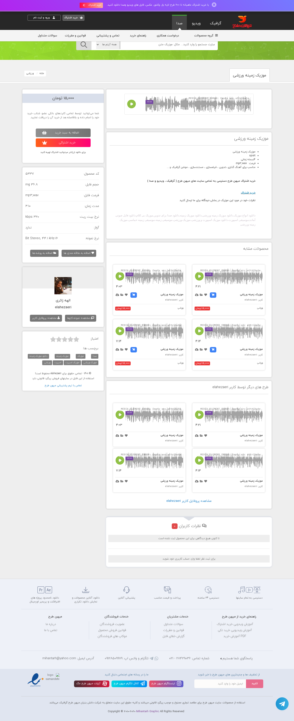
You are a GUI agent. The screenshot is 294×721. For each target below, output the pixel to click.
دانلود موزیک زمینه (38, 356)
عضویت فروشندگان (112, 624)
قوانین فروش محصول (112, 630)
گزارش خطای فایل (173, 636)
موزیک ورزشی (90, 362)
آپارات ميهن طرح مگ (88, 683)
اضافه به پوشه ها (42, 253)
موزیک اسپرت (72, 362)
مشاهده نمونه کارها (79, 318)
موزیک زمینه (62, 356)
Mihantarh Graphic (147, 711)
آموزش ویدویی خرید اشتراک (235, 624)
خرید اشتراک (94, 5)
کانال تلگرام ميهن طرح (126, 683)
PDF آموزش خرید (234, 636)
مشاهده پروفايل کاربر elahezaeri (189, 501)
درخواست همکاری (168, 36)
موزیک (80, 356)
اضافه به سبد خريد (67, 133)
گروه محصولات (204, 36)
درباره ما (51, 624)
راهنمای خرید (138, 36)
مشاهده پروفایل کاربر (44, 318)
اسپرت (57, 362)
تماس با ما (50, 630)
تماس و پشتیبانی (107, 36)
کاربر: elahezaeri (253, 300)
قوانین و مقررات (75, 36)
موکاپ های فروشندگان (112, 636)
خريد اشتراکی (67, 143)
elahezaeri (63, 307)
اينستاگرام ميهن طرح (163, 683)
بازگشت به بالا (38, 571)
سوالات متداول (47, 36)
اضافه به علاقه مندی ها (77, 253)
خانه (42, 73)
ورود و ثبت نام (42, 17)
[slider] (64, 339)
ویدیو (196, 23)
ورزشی (30, 73)
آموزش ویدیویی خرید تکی (235, 630)
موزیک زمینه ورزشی (251, 294)
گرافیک (215, 23)
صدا (179, 23)
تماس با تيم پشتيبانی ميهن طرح (63, 385)
